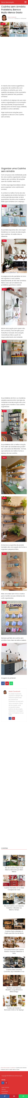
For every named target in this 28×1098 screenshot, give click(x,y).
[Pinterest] (7, 683)
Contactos (4, 1093)
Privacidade (4, 1091)
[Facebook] (3, 683)
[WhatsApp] (11, 683)
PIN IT (3, 23)
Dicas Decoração (7, 2)
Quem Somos (5, 1087)
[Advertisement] (12, 60)
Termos (3, 1089)
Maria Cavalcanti (12, 17)
